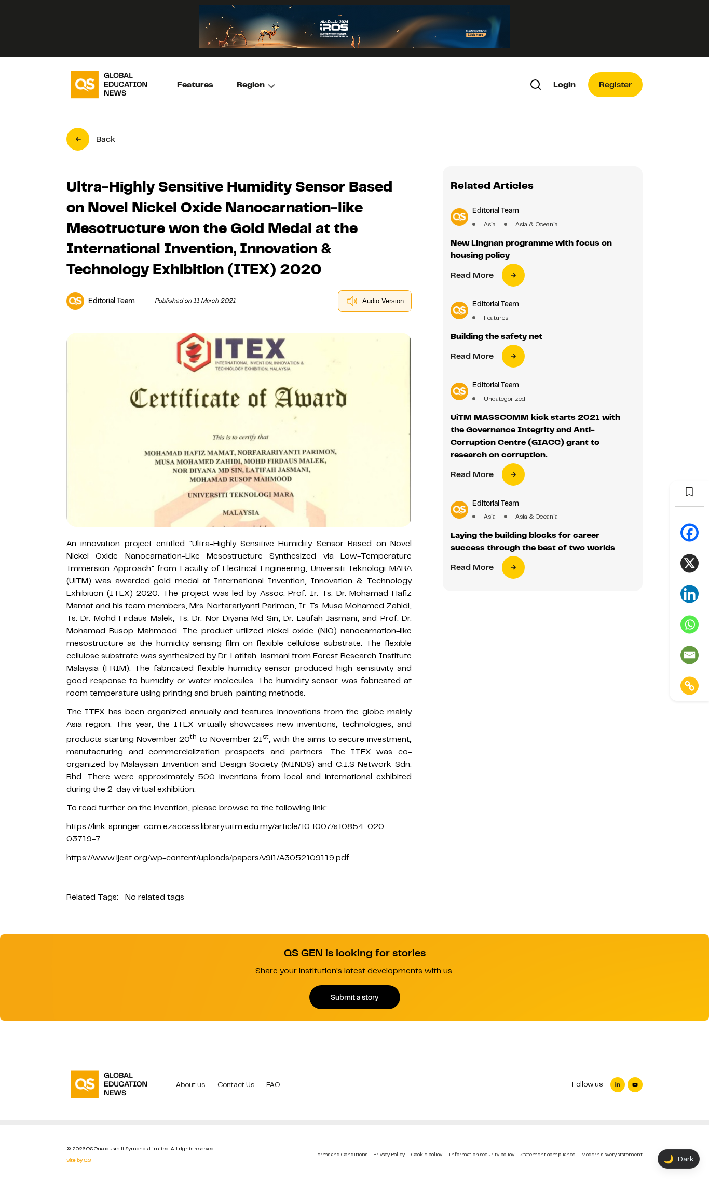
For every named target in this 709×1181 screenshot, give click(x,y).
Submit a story (354, 997)
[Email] (689, 655)
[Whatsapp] (689, 624)
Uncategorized (504, 399)
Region (251, 84)
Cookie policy (426, 1154)
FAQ (273, 1084)
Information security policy (481, 1154)
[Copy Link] (689, 685)
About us (190, 1084)
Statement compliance (547, 1154)
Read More (472, 275)
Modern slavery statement (612, 1154)
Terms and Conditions (341, 1154)
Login (564, 84)
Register (615, 84)
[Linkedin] (689, 594)
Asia (490, 224)
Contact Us (235, 1084)
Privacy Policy (389, 1154)
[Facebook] (689, 532)
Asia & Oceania (536, 224)
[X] (689, 563)
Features (195, 84)
